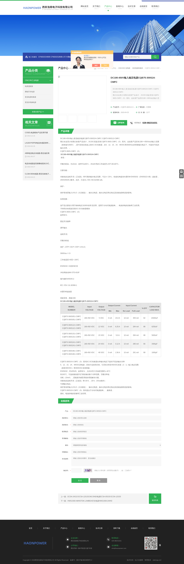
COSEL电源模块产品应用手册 (36, 133)
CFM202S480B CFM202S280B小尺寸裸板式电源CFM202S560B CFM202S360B (69, 57)
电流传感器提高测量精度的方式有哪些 (39, 163)
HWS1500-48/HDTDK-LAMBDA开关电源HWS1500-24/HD (90, 501)
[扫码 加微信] (181, 176)
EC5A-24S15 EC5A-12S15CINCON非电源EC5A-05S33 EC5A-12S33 (94, 497)
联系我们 (151, 528)
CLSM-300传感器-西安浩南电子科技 (38, 174)
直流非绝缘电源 (30, 102)
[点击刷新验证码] (88, 470)
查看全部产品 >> (38, 112)
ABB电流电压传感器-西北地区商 (37, 153)
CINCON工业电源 (32, 80)
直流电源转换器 (30, 97)
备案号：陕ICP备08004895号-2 (81, 560)
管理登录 (148, 560)
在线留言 (134, 528)
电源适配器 (29, 86)
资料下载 (116, 528)
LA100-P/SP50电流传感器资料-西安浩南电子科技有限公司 (47, 143)
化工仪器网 (139, 560)
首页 (30, 528)
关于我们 (46, 528)
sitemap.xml (157, 560)
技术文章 (99, 528)
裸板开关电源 (29, 92)
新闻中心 (81, 528)
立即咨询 (120, 123)
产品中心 (64, 528)
